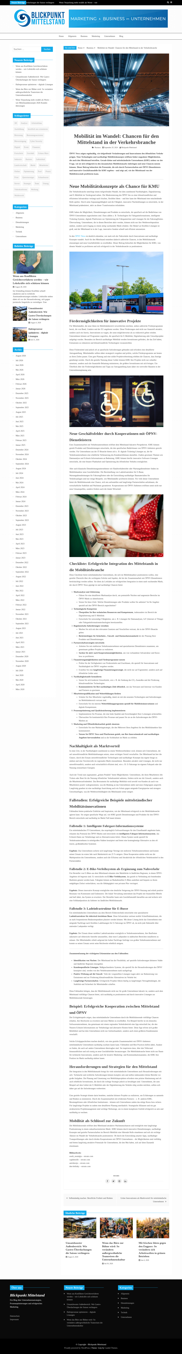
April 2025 (20, 431)
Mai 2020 (19, 680)
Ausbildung (19, 129)
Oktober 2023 (21, 515)
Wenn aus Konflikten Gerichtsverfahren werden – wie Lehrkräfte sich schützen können (31, 69)
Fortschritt (19, 153)
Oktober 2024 (21, 459)
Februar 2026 (21, 384)
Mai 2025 (19, 426)
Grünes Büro (43, 153)
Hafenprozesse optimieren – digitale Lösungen (34, 84)
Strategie (27, 184)
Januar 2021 (20, 652)
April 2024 (20, 487)
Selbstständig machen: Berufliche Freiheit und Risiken (91, 1198)
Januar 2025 (20, 445)
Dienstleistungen (22, 222)
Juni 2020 (19, 675)
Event (26, 147)
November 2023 (22, 511)
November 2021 (22, 614)
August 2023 (21, 525)
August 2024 (21, 468)
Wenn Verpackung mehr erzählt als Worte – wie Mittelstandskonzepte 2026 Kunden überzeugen (33, 103)
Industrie (18, 159)
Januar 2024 (20, 501)
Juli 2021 (19, 633)
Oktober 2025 (21, 403)
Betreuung (19, 135)
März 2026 (20, 379)
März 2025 (20, 436)
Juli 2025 (19, 417)
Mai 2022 (19, 591)
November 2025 (22, 398)
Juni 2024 (19, 478)
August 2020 (21, 666)
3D (16, 123)
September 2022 (22, 572)
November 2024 (22, 454)
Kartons (29, 159)
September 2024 (22, 464)
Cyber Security (36, 141)
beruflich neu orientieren (38, 129)
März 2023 (20, 548)
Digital (17, 147)
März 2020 (20, 689)
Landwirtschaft (21, 165)
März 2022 (20, 600)
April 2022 (20, 595)
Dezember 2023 (22, 506)
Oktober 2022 (21, 567)
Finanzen (36, 147)
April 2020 (20, 685)
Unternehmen (109, 36)
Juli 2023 (19, 530)
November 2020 (22, 661)
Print (16, 177)
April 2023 (20, 544)
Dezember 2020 (22, 656)
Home (61, 36)
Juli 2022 (19, 581)
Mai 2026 (19, 370)
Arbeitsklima (36, 123)
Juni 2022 (19, 586)
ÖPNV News (80, 236)
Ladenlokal (40, 159)
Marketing (96, 36)
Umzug (46, 184)
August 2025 (21, 412)
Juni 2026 (19, 365)
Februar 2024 (21, 497)
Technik (19, 232)
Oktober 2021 (21, 619)
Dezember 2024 (22, 450)
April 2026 (20, 374)
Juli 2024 (19, 473)
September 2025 (22, 407)
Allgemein (72, 36)
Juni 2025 (19, 421)
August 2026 (21, 356)
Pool (40, 171)
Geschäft (30, 153)
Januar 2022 (20, 609)
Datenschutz (15, 1316)
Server (17, 184)
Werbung (34, 190)
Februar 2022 (21, 605)
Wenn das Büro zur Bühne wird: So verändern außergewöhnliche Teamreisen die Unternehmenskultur (34, 92)
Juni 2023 (19, 534)
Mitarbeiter (43, 165)
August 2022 (21, 577)
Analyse (24, 123)
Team (37, 184)
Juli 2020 (19, 671)
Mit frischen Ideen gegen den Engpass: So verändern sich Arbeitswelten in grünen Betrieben (152, 1250)
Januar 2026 (20, 389)
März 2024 (20, 492)
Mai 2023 (19, 539)
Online (17, 171)
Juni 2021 (19, 638)
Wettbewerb (19, 196)
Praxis (48, 171)
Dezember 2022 (22, 562)
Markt (33, 165)
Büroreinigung (20, 141)
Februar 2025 (21, 440)
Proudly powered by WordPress (77, 1348)
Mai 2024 (19, 483)
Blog (121, 36)
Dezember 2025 (22, 393)
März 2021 (20, 647)
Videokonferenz (21, 190)
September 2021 (22, 624)
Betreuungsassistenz (35, 135)
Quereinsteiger (28, 177)
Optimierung (29, 171)
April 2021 (20, 642)
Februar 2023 (21, 553)
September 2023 (22, 520)
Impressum (14, 1319)
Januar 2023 (20, 558)
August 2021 (21, 628)
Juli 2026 (19, 360)
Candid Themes (111, 1348)
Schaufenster (43, 177)
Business (84, 36)
